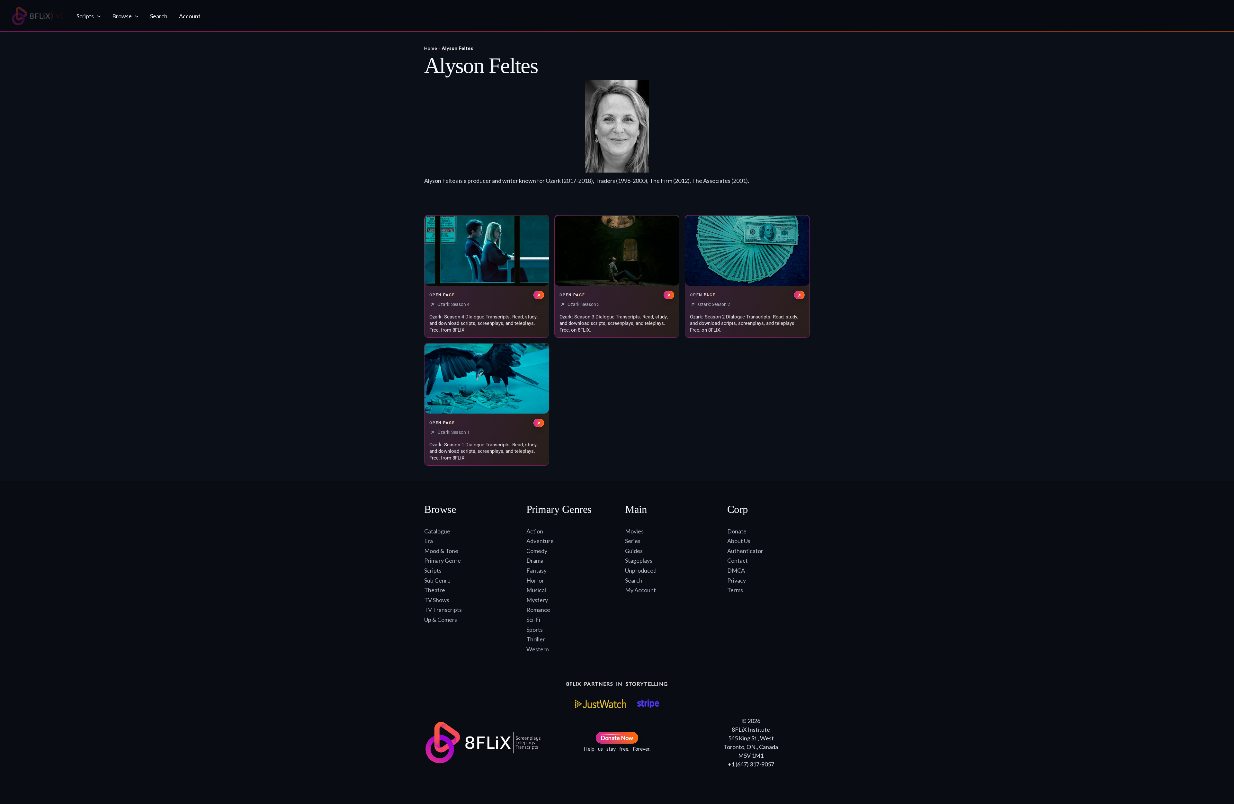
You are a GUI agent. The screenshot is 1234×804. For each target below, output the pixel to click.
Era (428, 540)
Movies (634, 531)
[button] (97, 16)
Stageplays (638, 560)
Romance (538, 609)
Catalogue (437, 531)
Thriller (535, 639)
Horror (535, 580)
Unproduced (641, 570)
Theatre (434, 590)
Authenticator (745, 550)
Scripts (433, 570)
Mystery (537, 599)
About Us (738, 540)
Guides (634, 550)
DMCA (736, 570)
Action (534, 531)
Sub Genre (437, 580)
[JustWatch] (600, 703)
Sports (534, 629)
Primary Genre (442, 560)
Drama (534, 560)
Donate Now (617, 737)
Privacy (736, 580)
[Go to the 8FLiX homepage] (37, 16)
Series (632, 540)
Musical (536, 590)
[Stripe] (648, 703)
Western (537, 649)
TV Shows (436, 599)
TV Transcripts (443, 609)
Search (633, 580)
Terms (735, 590)
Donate (737, 531)
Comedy (536, 550)
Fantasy (536, 570)
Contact (737, 560)
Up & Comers (440, 619)
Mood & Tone (441, 550)
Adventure (540, 540)
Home (430, 48)
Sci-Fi (533, 619)
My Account (640, 590)
